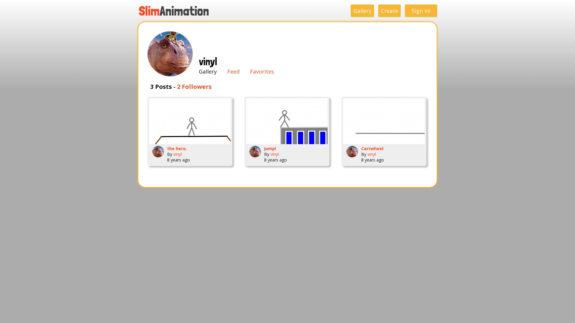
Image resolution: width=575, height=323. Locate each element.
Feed (233, 71)
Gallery (362, 10)
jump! (270, 148)
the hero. (177, 148)
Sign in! (421, 10)
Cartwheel (372, 148)
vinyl (177, 154)
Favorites (262, 71)
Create (389, 10)
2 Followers (194, 87)
